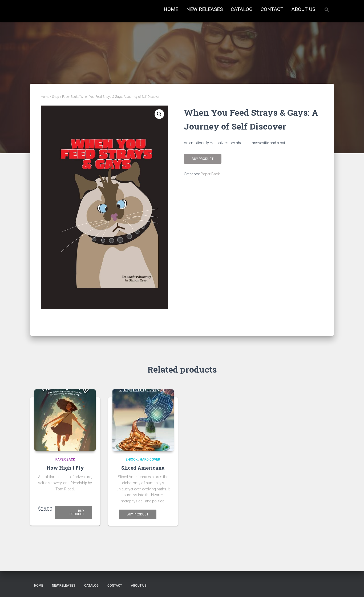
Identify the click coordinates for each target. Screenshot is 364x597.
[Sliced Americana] (143, 420)
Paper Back (70, 97)
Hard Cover (150, 459)
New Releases (204, 9)
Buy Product (137, 514)
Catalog (242, 9)
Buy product (202, 159)
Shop (55, 97)
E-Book (131, 459)
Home (171, 9)
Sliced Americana (143, 468)
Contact (272, 9)
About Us (303, 9)
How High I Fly (65, 468)
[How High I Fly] (65, 420)
